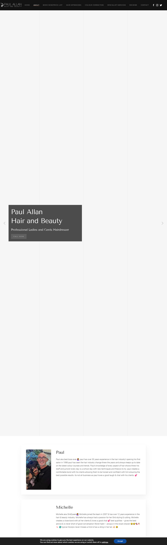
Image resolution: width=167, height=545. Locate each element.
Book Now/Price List (52, 5)
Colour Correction (94, 5)
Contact (145, 5)
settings (105, 542)
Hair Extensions (73, 5)
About (36, 5)
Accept (120, 541)
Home (27, 5)
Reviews (133, 5)
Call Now (18, 236)
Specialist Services (116, 5)
